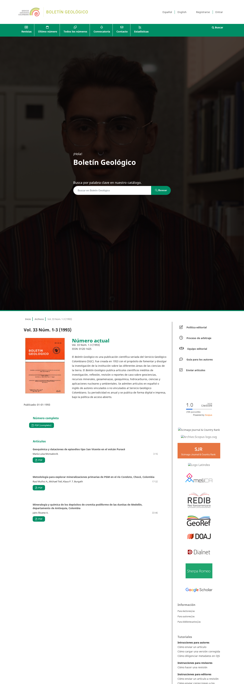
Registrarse (203, 12)
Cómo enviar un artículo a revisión (198, 678)
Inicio (28, 319)
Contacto (122, 31)
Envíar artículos (195, 370)
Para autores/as (186, 616)
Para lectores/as (186, 611)
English (182, 12)
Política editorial (196, 327)
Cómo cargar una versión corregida (199, 651)
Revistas (26, 31)
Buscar (218, 27)
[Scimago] (199, 429)
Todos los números (75, 31)
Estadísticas (141, 31)
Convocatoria (102, 31)
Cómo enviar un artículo (192, 647)
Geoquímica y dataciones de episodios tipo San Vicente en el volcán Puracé (79, 449)
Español (167, 12)
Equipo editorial (197, 348)
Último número (47, 31)
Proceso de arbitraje (198, 338)
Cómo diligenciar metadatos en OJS (199, 656)
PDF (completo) (42, 425)
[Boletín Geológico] (199, 437)
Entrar (219, 12)
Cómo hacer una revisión (192, 667)
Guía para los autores (199, 359)
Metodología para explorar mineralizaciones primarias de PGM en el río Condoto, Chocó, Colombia (93, 477)
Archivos (39, 319)
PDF (40, 460)
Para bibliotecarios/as (189, 621)
